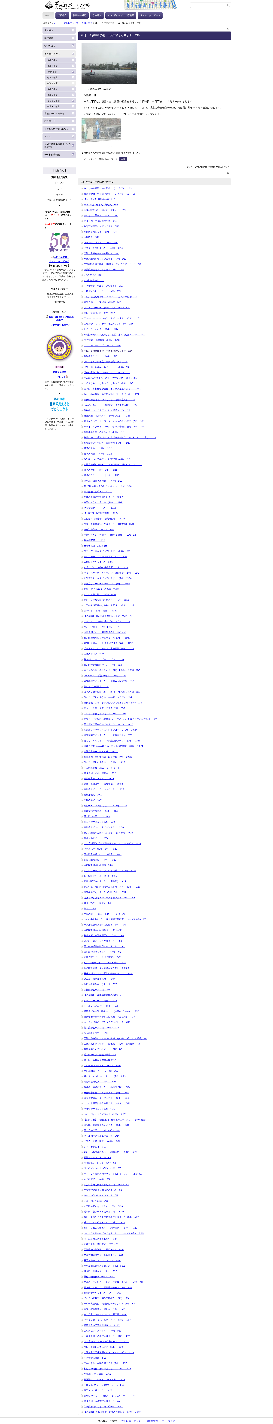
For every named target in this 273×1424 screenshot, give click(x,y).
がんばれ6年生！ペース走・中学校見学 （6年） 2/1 (110, 378)
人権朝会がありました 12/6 (98, 562)
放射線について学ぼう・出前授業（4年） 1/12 (107, 459)
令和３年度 (52, 89)
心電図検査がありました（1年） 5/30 (103, 1206)
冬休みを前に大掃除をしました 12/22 (103, 497)
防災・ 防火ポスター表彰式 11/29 (101, 589)
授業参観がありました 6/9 (97, 1157)
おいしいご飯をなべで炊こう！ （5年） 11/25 (106, 600)
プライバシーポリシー (132, 1421)
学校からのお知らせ (54, 113)
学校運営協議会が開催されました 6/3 (103, 1190)
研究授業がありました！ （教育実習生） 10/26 (108, 735)
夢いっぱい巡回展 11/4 (96, 686)
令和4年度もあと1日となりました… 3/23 (105, 210)
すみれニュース (71, 23)
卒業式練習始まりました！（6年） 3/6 (104, 269)
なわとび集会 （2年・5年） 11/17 (101, 627)
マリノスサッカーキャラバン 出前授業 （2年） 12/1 (111, 573)
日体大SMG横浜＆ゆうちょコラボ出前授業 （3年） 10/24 (113, 746)
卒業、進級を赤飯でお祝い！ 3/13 (101, 253)
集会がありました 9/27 (96, 838)
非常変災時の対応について (57, 128)
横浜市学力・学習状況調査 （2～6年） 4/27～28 (111, 194)
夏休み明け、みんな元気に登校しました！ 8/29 (108, 973)
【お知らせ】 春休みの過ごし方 (99, 199)
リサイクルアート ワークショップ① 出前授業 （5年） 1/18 (114, 426)
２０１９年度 (53, 101)
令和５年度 (52, 77)
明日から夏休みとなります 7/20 (100, 984)
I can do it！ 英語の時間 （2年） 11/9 (105, 675)
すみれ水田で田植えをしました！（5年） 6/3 (106, 1184)
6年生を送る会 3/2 (94, 280)
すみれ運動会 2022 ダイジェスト (103, 767)
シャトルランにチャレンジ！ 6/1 (101, 1195)
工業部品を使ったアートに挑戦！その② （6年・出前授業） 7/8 (115, 1038)
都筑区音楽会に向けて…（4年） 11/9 (103, 665)
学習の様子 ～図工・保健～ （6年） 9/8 (104, 914)
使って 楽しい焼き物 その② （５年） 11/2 (108, 697)
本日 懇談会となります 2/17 (99, 313)
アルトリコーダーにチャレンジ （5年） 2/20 (107, 307)
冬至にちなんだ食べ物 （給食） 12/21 (103, 502)
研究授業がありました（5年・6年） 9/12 (105, 892)
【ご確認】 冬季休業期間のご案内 (101, 513)
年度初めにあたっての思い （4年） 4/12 (104, 1385)
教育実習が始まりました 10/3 (99, 821)
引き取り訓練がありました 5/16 (100, 1271)
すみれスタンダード (150, 15)
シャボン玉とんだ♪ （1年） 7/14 (101, 1006)
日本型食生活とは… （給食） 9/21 (102, 854)
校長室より (49, 121)
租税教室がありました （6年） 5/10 (102, 1293)
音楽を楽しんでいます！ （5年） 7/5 (103, 1049)
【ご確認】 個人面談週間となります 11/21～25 (108, 616)
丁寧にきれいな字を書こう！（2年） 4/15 (105, 1363)
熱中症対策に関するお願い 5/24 (100, 1238)
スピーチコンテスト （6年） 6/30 (102, 1065)
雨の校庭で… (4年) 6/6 (97, 1179)
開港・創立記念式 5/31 (96, 1201)
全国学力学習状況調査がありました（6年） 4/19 (109, 1352)
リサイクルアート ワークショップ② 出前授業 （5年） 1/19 (114, 421)
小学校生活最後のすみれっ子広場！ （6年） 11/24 (109, 605)
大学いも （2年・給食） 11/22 (101, 610)
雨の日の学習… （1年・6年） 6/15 (102, 1130)
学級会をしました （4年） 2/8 (100, 356)
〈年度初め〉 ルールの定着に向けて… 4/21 (106, 1341)
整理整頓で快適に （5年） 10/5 (101, 811)
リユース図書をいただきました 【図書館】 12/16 (109, 524)
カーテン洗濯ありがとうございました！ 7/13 (107, 1022)
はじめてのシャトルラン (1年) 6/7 (102, 1168)
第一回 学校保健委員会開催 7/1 (100, 1060)
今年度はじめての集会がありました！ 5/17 (105, 1266)
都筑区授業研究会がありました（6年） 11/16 (107, 637)
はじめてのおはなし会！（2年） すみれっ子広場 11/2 (112, 692)
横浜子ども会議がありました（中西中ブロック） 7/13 (111, 1011)
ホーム (48, 15)
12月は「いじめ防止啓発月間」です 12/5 (106, 567)
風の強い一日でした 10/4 (97, 816)
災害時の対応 (79, 15)
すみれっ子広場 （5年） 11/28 (100, 594)
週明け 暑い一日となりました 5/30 (104, 1211)
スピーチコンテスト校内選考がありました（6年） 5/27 (111, 1217)
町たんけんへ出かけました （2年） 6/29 (105, 1076)
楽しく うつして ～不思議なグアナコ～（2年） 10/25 (112, 740)
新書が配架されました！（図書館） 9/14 (105, 881)
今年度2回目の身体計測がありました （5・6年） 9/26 (112, 843)
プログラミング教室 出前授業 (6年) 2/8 (105, 361)
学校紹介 (62, 15)
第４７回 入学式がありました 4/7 (102, 1401)
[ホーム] (116, 5)
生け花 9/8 (90, 908)
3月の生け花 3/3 (93, 275)
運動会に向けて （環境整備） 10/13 (103, 784)
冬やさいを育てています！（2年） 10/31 (105, 713)
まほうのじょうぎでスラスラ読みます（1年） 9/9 (109, 897)
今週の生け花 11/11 (94, 654)
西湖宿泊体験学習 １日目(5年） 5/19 (104, 1255)
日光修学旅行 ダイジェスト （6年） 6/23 (106, 1092)
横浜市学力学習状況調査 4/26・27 (102, 1325)
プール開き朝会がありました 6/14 (101, 1136)
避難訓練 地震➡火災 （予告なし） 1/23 (107, 415)
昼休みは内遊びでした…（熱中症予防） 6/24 (107, 1087)
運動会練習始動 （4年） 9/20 (100, 859)
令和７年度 (52, 66)
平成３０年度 (53, 106)
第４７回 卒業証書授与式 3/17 (100, 221)
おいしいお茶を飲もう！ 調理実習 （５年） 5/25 (110, 1152)
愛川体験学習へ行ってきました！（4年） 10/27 (108, 724)
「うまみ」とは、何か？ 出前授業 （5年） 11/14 (109, 648)
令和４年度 (87, 23)
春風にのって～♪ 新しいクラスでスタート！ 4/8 (109, 1395)
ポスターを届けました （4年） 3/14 (103, 248)
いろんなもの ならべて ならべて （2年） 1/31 (109, 383)
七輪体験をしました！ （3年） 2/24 (102, 291)
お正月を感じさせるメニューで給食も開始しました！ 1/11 (113, 464)
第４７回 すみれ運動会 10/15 (100, 773)
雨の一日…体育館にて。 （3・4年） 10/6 (105, 805)
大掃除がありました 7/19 (97, 989)
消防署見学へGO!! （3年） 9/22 (100, 849)
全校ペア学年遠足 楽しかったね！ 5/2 (104, 1309)
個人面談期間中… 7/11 (96, 1033)
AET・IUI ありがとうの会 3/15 (101, 242)
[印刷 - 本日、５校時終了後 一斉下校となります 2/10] (228, 28)
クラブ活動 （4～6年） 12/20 (100, 508)
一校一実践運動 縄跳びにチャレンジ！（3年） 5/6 (109, 1303)
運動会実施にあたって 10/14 (99, 778)
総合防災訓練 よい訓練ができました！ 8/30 (106, 968)
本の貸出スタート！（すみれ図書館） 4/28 (105, 1314)
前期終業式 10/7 (93, 800)
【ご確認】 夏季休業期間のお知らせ (102, 995)
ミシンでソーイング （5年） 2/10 (102, 345)
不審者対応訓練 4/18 (95, 1358)
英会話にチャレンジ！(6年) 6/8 (100, 1163)
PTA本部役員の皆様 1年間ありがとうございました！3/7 (112, 264)
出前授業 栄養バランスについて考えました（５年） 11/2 (113, 702)
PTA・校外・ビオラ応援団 (121, 15)
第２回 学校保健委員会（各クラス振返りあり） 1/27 (112, 388)
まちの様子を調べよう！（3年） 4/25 (102, 1330)
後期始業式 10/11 (94, 794)
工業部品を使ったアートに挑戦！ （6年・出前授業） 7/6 (112, 1044)
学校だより (49, 45)
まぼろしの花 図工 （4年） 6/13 (102, 1141)
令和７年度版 (61, 257)
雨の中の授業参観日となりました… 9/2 (104, 946)
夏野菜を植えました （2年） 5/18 (102, 1260)
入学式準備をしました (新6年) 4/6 (103, 1406)
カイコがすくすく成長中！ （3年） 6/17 (105, 1114)
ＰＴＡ (47, 136)
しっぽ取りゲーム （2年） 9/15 (100, 876)
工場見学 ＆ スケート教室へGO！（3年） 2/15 (108, 323)
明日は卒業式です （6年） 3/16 (100, 231)
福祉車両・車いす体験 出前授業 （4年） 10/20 (108, 757)
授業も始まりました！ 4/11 (98, 1390)
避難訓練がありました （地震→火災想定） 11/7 (109, 681)
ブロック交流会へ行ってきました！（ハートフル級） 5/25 (114, 1233)
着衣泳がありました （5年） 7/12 (101, 1027)
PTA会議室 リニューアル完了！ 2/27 (103, 286)
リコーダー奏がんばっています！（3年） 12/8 (107, 551)
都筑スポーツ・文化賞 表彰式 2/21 (102, 302)
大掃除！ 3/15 (91, 237)
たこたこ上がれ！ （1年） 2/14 (101, 329)
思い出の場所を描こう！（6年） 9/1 (102, 951)
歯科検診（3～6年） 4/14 (97, 1374)
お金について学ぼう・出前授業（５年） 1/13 (107, 443)
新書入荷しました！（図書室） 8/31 (102, 957)
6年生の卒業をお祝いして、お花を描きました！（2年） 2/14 (114, 334)
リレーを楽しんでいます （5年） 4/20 (103, 1347)
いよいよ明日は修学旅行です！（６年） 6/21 (107, 1103)
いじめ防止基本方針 (60, 325)
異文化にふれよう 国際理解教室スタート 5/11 (108, 1287)
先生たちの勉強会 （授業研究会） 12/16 (105, 518)
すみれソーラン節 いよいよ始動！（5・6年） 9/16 (110, 870)
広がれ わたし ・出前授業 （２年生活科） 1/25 (110, 405)
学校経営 (97, 15)
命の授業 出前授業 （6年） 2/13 (102, 340)
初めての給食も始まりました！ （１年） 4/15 (107, 1368)
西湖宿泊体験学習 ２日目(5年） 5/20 (104, 1249)
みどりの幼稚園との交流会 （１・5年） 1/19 (108, 188)
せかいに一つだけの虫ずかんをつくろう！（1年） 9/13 (112, 887)
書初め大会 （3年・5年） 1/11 (100, 470)
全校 (123, 159)
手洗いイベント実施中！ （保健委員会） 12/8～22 (110, 535)
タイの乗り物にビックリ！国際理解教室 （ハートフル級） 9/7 (115, 919)
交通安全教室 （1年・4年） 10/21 (101, 751)
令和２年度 (52, 95)
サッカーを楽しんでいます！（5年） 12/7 (105, 556)
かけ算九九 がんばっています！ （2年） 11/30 (108, 578)
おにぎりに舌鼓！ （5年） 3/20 (101, 215)
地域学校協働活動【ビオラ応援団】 (57, 145)
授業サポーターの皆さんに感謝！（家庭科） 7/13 (109, 1016)
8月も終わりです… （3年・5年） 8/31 (105, 962)
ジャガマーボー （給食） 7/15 (100, 1000)
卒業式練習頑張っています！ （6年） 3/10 (105, 258)
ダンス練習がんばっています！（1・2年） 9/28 (108, 832)
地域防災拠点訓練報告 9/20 (98, 865)
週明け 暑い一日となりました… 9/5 (103, 941)
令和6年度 (52, 72)
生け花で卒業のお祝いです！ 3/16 (101, 226)
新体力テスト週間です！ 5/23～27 (101, 1244)
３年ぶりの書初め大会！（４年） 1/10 (103, 481)
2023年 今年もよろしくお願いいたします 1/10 (108, 486)
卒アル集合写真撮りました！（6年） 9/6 (106, 924)
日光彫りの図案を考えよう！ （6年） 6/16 (106, 1125)
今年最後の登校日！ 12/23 (98, 491)
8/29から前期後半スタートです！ (101, 979)
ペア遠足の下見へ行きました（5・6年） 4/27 (107, 1320)
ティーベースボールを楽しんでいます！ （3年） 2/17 (111, 318)
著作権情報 (152, 1421)
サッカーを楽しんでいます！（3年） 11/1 (104, 708)
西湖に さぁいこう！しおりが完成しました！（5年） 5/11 (113, 1282)
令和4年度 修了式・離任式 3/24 (101, 204)
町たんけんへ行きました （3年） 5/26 (104, 1222)
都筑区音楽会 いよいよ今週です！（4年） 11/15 (108, 643)
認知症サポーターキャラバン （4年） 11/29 (107, 583)
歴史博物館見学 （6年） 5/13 (99, 1276)
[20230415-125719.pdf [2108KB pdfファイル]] (67, 377)
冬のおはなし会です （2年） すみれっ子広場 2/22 (110, 296)
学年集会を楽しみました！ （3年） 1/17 (104, 432)
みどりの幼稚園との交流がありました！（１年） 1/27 (111, 394)
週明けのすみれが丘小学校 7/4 (100, 1054)
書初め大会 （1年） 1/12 (98, 448)
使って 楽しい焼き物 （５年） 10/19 (104, 762)
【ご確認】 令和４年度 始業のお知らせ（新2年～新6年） (114, 1412)
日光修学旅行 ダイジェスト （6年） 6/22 (106, 1098)
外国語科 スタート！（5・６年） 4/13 (104, 1379)
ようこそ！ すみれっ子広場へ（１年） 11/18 (107, 621)
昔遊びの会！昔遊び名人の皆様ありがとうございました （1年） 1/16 (120, 437)
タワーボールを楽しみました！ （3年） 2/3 (106, 367)
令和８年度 (52, 60)
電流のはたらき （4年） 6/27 (100, 1081)
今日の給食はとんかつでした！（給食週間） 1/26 (109, 399)
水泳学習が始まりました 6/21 (99, 1108)
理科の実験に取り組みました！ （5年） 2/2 (107, 372)
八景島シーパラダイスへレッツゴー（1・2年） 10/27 (110, 729)
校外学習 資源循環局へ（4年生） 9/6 (104, 935)
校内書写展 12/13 (94, 540)
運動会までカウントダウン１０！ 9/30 (104, 827)
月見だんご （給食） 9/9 (97, 903)
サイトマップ (168, 1421)
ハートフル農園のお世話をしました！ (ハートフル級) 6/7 (113, 1174)
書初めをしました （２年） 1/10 (101, 475)
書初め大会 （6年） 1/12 (98, 453)
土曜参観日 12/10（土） (96, 545)
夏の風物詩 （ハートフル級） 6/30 (101, 1071)
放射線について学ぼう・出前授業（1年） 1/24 (107, 410)
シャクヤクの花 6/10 (95, 1146)
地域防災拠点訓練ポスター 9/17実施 (102, 930)
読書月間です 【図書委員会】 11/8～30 (105, 632)
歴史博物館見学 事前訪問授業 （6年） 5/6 (106, 1298)
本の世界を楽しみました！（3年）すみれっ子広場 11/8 (112, 670)
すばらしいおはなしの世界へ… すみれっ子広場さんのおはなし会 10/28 (121, 719)
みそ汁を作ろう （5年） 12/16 (99, 529)
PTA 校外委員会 (52, 154)
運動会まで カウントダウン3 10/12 (104, 789)
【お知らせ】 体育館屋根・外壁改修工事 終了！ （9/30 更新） (117, 1119)
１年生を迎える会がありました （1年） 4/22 (107, 1336)
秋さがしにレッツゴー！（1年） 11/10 (104, 659)
